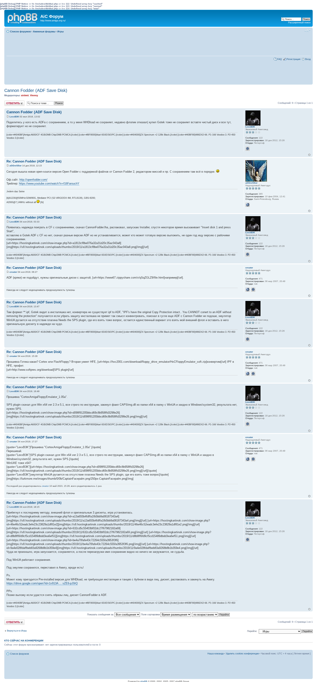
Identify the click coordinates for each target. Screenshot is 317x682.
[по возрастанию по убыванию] (211, 614)
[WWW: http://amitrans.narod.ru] (247, 205)
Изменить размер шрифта (307, 31)
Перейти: (252, 631)
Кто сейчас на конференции (23, 640)
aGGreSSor (15, 165)
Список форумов (20, 31)
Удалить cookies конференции (242, 653)
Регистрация (293, 59)
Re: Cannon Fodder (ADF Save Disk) (33, 161)
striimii (25, 95)
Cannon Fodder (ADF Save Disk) (35, 90)
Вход (308, 59)
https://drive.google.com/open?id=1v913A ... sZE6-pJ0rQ (42, 583)
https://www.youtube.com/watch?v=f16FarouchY (49, 183)
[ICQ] (247, 148)
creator (13, 272)
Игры (60, 31)
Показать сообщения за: (101, 614)
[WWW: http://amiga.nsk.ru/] (247, 289)
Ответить (9, 102)
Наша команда (215, 653)
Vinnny (34, 95)
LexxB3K (14, 116)
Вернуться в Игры (17, 630)
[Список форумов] (22, 17)
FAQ (279, 59)
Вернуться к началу (309, 155)
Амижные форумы (44, 31)
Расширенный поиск (299, 22)
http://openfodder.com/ (33, 179)
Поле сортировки (150, 614)
